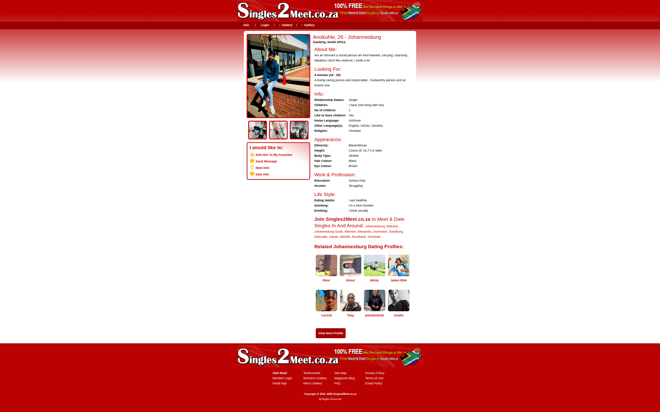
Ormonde (374, 236)
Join (246, 25)
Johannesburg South (328, 231)
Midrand (392, 226)
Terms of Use (374, 378)
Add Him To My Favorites (273, 155)
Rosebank (359, 236)
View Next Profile (330, 333)
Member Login (282, 378)
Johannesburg (375, 226)
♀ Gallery (285, 25)
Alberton (350, 231)
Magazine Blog (344, 378)
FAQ (337, 383)
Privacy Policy (374, 373)
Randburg (396, 231)
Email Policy (373, 383)
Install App (279, 383)
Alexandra (364, 231)
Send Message (266, 161)
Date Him (262, 174)
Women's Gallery (315, 378)
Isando (333, 236)
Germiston (380, 231)
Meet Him (262, 168)
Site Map (340, 373)
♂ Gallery (308, 25)
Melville (345, 236)
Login (265, 25)
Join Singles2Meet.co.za (342, 219)
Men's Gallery (312, 383)
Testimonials (311, 373)
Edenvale (320, 236)
